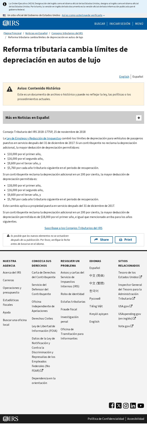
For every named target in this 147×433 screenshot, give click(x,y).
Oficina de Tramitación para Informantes (72, 333)
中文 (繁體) (96, 283)
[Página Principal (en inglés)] (11, 23)
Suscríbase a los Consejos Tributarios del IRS (73, 228)
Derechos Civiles (42, 318)
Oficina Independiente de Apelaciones (43, 306)
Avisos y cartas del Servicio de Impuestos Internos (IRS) (72, 279)
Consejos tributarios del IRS (67, 33)
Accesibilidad (135, 419)
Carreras (8, 280)
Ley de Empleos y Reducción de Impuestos (34, 138)
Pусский (94, 299)
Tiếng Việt (96, 306)
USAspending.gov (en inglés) (129, 316)
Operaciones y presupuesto (12, 290)
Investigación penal (69, 319)
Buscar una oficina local (15, 322)
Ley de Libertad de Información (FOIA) (44, 328)
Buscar (99, 24)
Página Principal (12, 33)
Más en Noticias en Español (27, 117)
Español (137, 77)
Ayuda (7, 312)
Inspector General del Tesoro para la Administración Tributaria (130, 292)
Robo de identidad (72, 294)
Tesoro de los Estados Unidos (128, 274)
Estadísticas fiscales (11, 302)
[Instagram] (126, 404)
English (124, 77)
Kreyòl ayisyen (98, 314)
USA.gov (123, 306)
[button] (119, 24)
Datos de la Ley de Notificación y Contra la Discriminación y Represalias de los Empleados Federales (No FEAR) (43, 354)
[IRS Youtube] (140, 404)
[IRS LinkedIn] (133, 404)
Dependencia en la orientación (44, 380)
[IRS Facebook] (111, 404)
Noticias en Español (36, 33)
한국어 (94, 291)
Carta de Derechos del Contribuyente (44, 274)
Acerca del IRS (12, 272)
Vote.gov (124, 326)
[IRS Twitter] (119, 404)
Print (128, 239)
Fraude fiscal (69, 309)
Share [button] (104, 239)
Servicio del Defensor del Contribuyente (41, 289)
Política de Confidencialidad (106, 419)
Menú (139, 24)
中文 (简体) (96, 276)
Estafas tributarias (73, 302)
